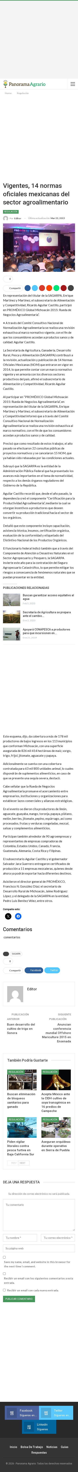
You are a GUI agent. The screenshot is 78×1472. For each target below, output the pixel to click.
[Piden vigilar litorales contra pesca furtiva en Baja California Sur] (22, 1127)
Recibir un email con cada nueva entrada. (33, 1290)
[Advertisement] (39, 40)
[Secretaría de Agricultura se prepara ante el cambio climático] (11, 616)
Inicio (13, 1447)
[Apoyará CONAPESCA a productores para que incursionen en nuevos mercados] (11, 634)
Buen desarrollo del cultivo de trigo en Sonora (21, 1029)
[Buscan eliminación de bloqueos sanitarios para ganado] (22, 1080)
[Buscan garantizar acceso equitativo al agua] (11, 599)
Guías (64, 1447)
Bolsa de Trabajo (32, 1447)
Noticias (51, 1447)
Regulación (10, 212)
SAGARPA (16, 954)
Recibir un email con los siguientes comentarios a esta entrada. (38, 1280)
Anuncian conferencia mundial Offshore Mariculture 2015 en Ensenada (56, 1033)
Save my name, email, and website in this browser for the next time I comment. (37, 1264)
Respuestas (39, 1452)
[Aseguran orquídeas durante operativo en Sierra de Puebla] (56, 1127)
